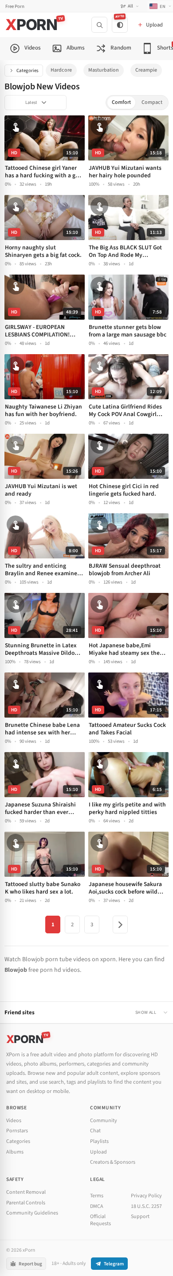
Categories (27, 70)
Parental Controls (25, 1203)
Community (103, 1120)
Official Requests (100, 1220)
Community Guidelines (32, 1213)
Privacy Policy (146, 1196)
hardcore (61, 70)
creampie (146, 70)
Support (140, 1216)
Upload (98, 1152)
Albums (15, 1152)
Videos (13, 1120)
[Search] (99, 25)
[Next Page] (120, 924)
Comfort (121, 102)
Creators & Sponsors (112, 1162)
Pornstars (17, 1131)
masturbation (103, 70)
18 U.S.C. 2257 (146, 1206)
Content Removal (26, 1192)
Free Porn (14, 6)
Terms (96, 1196)
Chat (95, 1131)
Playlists (99, 1141)
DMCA (96, 1206)
